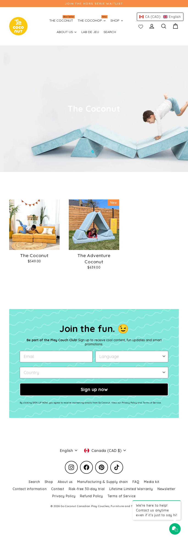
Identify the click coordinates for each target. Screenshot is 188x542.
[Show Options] (164, 356)
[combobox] (130, 356)
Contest (57, 489)
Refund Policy (91, 496)
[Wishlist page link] (140, 26)
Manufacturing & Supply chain (102, 482)
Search (34, 482)
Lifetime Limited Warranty (131, 489)
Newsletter (166, 489)
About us (65, 482)
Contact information (30, 489)
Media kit (151, 482)
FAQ (136, 482)
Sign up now (94, 389)
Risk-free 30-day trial (87, 489)
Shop (49, 482)
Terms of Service (122, 496)
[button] (160, 17)
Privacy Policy (63, 496)
